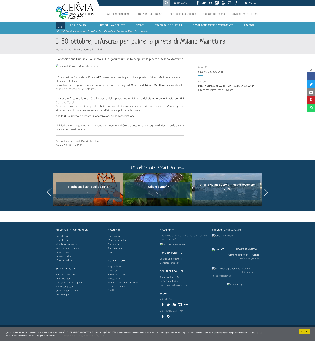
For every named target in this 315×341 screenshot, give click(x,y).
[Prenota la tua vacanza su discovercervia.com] (222, 235)
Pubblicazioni (115, 236)
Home (59, 49)
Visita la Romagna (214, 13)
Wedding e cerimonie (66, 244)
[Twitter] (311, 84)
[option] (88, 189)
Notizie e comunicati (80, 49)
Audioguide (113, 244)
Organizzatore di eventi (67, 290)
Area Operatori (63, 278)
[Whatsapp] (311, 108)
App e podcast (115, 248)
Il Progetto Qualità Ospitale (69, 282)
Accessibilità (114, 278)
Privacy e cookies (116, 274)
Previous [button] (49, 192)
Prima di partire (63, 256)
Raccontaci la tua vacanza (173, 285)
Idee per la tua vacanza (183, 13)
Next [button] (266, 192)
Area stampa (62, 294)
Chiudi (304, 331)
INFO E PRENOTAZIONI (247, 249)
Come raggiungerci (118, 13)
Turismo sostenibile (65, 274)
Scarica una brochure (171, 258)
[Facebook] (311, 76)
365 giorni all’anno (65, 260)
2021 (101, 49)
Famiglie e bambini (65, 240)
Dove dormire (62, 236)
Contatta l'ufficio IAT (170, 263)
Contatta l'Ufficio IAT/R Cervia (243, 254)
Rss (110, 252)
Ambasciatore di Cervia (171, 277)
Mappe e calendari (117, 240)
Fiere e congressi (64, 286)
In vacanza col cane (66, 252)
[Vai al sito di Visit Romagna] (235, 284)
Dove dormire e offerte (245, 13)
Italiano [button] (182, 2)
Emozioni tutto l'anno (149, 13)
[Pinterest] (311, 100)
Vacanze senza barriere (68, 248)
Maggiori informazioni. (45, 336)
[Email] (311, 92)
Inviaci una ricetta (169, 281)
